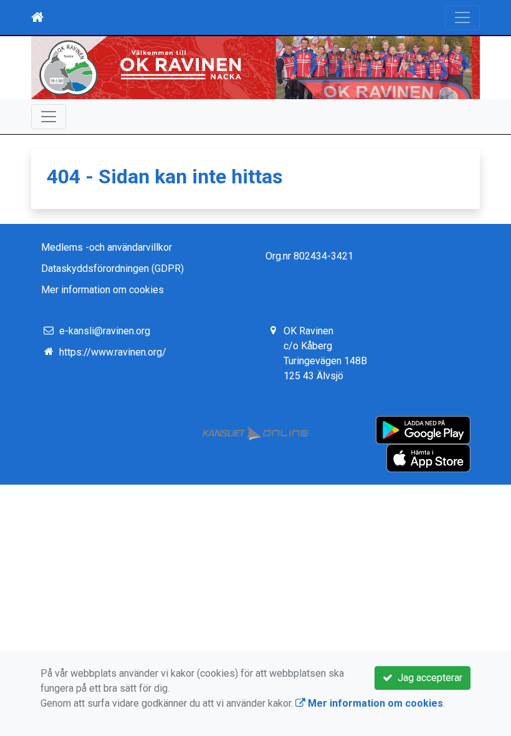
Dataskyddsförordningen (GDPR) (112, 268)
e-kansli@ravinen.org (104, 331)
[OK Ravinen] (255, 67)
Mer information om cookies (102, 290)
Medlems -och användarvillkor (106, 247)
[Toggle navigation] (462, 17)
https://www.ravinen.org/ (112, 352)
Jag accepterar (427, 678)
